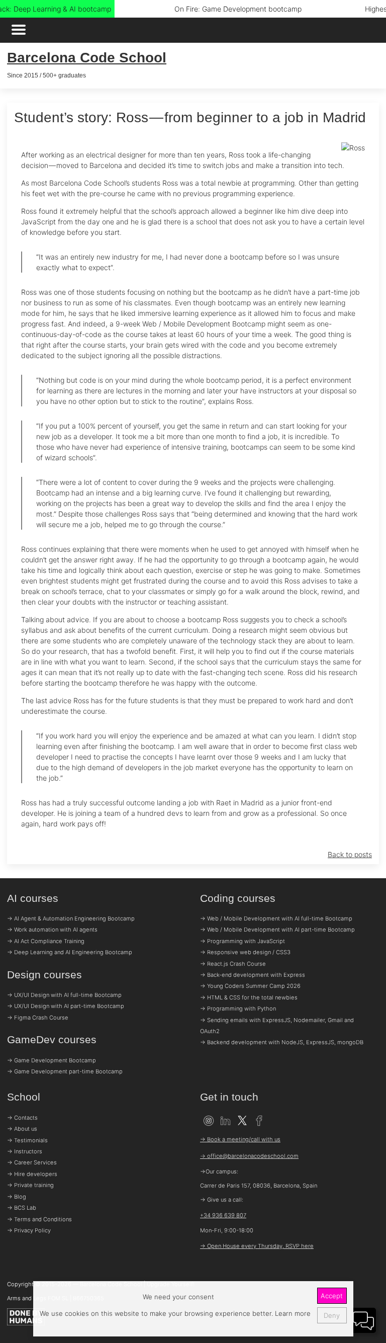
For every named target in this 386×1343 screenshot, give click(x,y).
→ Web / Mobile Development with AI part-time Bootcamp (277, 929)
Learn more (292, 1313)
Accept (332, 1296)
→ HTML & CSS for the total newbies (249, 997)
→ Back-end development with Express (252, 974)
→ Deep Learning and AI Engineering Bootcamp (69, 952)
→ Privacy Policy (29, 1230)
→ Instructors (24, 1151)
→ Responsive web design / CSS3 (245, 952)
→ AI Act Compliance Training (45, 941)
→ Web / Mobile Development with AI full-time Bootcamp (276, 918)
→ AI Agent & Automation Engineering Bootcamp (71, 918)
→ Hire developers (32, 1174)
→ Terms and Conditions (39, 1219)
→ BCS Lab (21, 1207)
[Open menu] (18, 30)
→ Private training (30, 1185)
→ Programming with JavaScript (242, 941)
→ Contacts (22, 1117)
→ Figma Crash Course (37, 1017)
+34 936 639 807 (223, 1215)
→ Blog (16, 1196)
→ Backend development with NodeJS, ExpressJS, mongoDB (281, 1042)
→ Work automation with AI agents (52, 929)
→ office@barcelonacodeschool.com (249, 1155)
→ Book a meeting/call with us (240, 1139)
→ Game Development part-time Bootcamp (65, 1071)
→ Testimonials (27, 1140)
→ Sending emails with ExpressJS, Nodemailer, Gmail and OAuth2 (277, 1026)
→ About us (22, 1128)
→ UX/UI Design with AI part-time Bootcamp (65, 1006)
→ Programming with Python (238, 1008)
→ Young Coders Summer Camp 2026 (250, 985)
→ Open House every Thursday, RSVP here (257, 1245)
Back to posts (350, 854)
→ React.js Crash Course (233, 963)
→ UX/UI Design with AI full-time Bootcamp (64, 994)
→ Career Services (32, 1162)
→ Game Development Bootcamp (51, 1060)
